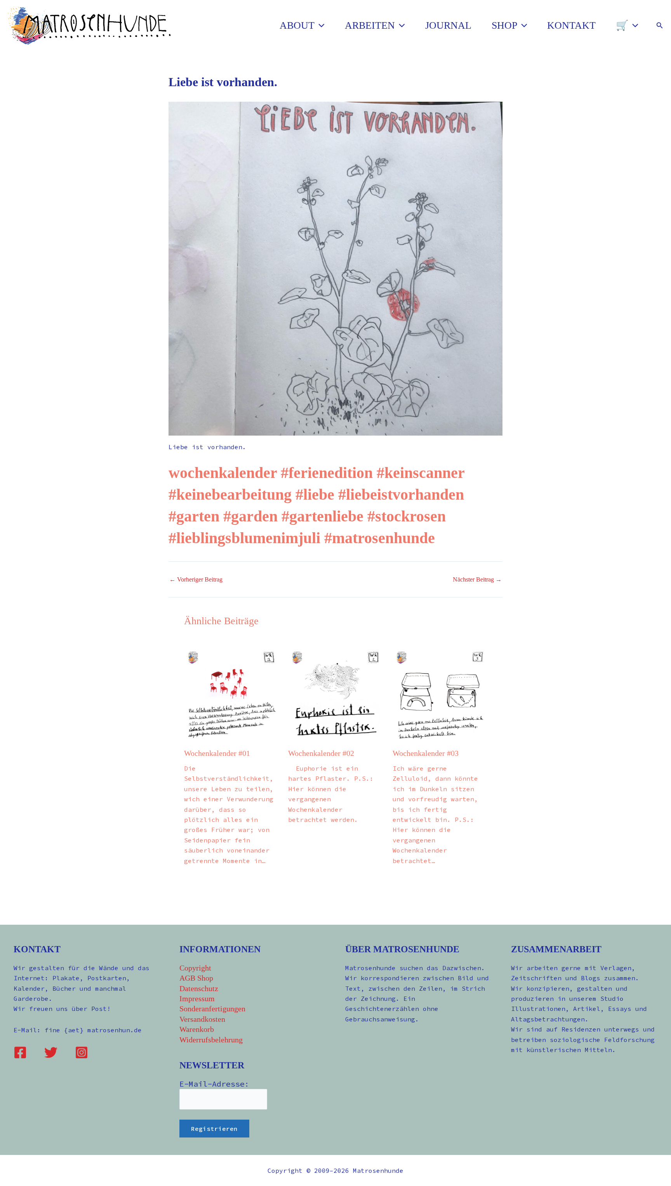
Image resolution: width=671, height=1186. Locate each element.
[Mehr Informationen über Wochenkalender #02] (335, 695)
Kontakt (571, 25)
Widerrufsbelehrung (211, 1039)
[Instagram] (81, 1052)
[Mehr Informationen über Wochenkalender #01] (231, 695)
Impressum (197, 998)
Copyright (195, 968)
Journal (448, 25)
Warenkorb (196, 1029)
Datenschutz (198, 988)
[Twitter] (50, 1052)
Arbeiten (370, 25)
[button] (320, 25)
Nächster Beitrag (477, 580)
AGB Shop (196, 978)
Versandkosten (202, 1019)
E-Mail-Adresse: (214, 1084)
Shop (504, 25)
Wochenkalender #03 (426, 753)
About (297, 25)
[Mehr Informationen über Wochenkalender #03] (440, 695)
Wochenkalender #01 (217, 753)
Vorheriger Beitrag (196, 580)
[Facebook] (20, 1052)
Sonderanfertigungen (212, 1008)
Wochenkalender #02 (321, 753)
